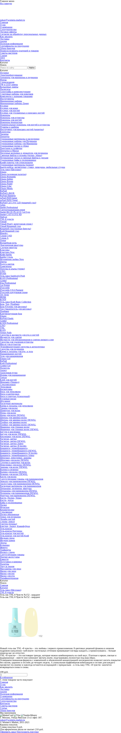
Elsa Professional (8, 283)
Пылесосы (5, 89)
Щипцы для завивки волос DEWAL (18, 420)
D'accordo (5, 287)
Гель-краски (6, 528)
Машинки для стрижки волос (15, 427)
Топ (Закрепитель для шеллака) (15, 309)
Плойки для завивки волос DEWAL (18, 424)
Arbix (2, 205)
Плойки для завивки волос (13, 422)
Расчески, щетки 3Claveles (13, 446)
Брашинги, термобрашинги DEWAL (18, 450)
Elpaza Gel (5, 358)
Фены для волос (8, 413)
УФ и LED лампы (9, 84)
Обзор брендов (7, 48)
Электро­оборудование (11, 75)
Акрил (3, 370)
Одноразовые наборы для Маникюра (18, 143)
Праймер (4, 311)
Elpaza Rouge (6, 181)
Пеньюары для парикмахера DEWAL (18, 491)
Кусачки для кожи (9, 108)
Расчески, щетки (8, 439)
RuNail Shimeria (8, 195)
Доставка (4, 39)
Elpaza (3, 172)
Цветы (3, 261)
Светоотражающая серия (12, 209)
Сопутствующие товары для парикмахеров (21, 479)
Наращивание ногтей (11, 354)
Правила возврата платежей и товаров (19, 50)
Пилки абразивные (9, 514)
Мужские (4, 507)
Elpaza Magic (6, 188)
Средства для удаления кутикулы (16, 342)
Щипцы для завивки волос (13, 417)
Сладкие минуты (8, 247)
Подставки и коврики (11, 561)
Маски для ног (7, 573)
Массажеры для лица (10, 569)
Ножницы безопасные (11, 122)
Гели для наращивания (11, 356)
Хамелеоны (6, 266)
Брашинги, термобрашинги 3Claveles (18, 453)
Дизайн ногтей (7, 519)
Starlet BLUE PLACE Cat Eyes (15, 212)
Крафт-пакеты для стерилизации (16, 162)
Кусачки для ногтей (10, 110)
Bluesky (4, 233)
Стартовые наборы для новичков (16, 94)
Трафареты (5, 550)
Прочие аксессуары (10, 557)
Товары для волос (9, 408)
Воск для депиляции (10, 391)
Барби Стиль (6, 257)
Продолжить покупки (28, 731)
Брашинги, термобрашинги (14, 448)
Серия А (4, 238)
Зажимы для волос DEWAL (14, 467)
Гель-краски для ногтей (12, 533)
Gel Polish (5, 285)
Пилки (3, 505)
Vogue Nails (6, 332)
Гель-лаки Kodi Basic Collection (15, 302)
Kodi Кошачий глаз (9, 231)
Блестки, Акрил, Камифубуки (15, 526)
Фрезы (3, 80)
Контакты (5, 60)
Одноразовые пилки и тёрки (14, 146)
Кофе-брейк (6, 254)
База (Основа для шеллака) (13, 306)
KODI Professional (9, 323)
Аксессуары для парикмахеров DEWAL (20, 483)
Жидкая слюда (7, 538)
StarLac (3, 217)
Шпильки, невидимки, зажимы (15, 457)
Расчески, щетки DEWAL (13, 441)
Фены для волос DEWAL (12, 415)
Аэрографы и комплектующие (15, 91)
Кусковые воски (8, 398)
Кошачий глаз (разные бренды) (15, 228)
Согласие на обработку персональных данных (23, 34)
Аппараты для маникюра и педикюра (19, 77)
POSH (3, 273)
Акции (3, 41)
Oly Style (4, 294)
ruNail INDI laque (8, 198)
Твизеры (4, 134)
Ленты (3, 543)
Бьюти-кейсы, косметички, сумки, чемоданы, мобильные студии (32, 167)
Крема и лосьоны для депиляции (16, 406)
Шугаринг (5, 401)
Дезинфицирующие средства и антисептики (22, 346)
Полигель (5, 368)
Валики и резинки (9, 469)
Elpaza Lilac (6, 186)
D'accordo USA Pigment (11, 290)
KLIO (3, 330)
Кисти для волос (8, 476)
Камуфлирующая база (11, 313)
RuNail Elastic (7, 318)
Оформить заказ (8, 731)
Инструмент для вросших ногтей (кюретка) (22, 129)
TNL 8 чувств (7, 219)
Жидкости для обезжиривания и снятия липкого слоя (27, 339)
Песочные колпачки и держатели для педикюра (24, 153)
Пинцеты (4, 136)
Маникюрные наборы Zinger (14, 103)
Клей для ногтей (8, 380)
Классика (4, 250)
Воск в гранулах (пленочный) (15, 396)
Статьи (3, 55)
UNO (2, 271)
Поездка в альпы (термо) (12, 269)
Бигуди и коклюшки (10, 431)
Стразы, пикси (7, 521)
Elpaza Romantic (8, 176)
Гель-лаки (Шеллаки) (10, 169)
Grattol (3, 280)
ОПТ (2, 58)
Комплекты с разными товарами (16, 96)
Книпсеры (5, 132)
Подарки (4, 72)
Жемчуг (4, 547)
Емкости (4, 559)
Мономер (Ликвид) (9, 382)
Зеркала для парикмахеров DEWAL (18, 481)
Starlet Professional (9, 207)
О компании (6, 27)
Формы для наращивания (13, 375)
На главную (6, 3)
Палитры (4, 564)
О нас (3, 24)
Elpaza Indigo (6, 179)
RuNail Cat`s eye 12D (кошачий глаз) (18, 202)
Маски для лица (8, 571)
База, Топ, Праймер (9, 304)
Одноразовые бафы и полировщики (18, 160)
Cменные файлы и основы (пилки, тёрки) (21, 155)
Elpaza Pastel (6, 183)
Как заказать (6, 36)
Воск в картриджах (9, 394)
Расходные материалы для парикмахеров (20, 486)
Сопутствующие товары (12, 554)
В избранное (6, 677)
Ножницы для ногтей (11, 120)
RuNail (3, 191)
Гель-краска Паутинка (11, 531)
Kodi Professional (8, 363)
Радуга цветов (7, 264)
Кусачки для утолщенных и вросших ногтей (22, 113)
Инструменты (7, 98)
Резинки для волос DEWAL (14, 474)
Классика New (7, 252)
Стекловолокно (8, 384)
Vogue (3, 240)
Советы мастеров (8, 53)
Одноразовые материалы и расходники (19, 139)
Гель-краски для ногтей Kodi (14, 535)
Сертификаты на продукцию (14, 46)
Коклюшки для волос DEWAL (15, 436)
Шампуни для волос (10, 410)
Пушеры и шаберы (9, 127)
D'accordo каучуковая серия (13, 292)
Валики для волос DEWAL (13, 472)
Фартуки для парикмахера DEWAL (17, 495)
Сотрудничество (8, 29)
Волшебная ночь (8, 243)
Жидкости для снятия (11, 337)
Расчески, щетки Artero (11, 443)
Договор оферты (8, 32)
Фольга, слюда (7, 552)
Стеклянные (6, 512)
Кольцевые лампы (9, 87)
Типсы (3, 377)
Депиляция (5, 387)
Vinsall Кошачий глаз (10, 226)
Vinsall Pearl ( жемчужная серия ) (16, 224)
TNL (2, 328)
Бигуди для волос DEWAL (13, 434)
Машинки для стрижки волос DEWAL (19, 429)
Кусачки (4, 106)
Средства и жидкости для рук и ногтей (19, 335)
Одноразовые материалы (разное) (17, 165)
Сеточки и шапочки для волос (15, 462)
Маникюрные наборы (11, 101)
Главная (4, 22)
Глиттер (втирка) (8, 524)
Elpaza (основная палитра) (13, 174)
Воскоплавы (6, 389)
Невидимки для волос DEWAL (15, 465)
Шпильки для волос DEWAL (14, 460)
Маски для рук (7, 576)
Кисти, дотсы (7, 500)
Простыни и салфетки (11, 148)
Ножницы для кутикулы (12, 117)
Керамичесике (7, 509)
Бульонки (5, 545)
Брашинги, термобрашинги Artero (17, 455)
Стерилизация (7, 82)
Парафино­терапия (9, 578)
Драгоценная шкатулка (11, 245)
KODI (3, 299)
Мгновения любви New (12, 259)
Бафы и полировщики (11, 502)
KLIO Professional (9, 278)
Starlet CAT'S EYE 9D (11, 214)
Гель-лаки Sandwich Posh (12, 276)
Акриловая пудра (8, 372)
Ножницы (5, 115)
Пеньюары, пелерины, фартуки (16, 488)
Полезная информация (11, 43)
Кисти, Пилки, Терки (11, 498)
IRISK (3, 297)
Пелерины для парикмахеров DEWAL (19, 493)
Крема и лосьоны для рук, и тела (16, 351)
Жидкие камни (7, 540)
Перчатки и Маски (9, 150)
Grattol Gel (5, 365)
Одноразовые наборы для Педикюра (18, 141)
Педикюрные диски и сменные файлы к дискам (24, 157)
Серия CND (6, 235)
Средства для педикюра (12, 349)
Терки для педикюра (10, 517)
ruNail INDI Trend (9, 200)
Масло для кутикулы (10, 344)
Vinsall (3, 221)
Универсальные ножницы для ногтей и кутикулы (25, 124)
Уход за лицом (7, 566)
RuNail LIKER (7, 193)
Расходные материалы (11, 403)
